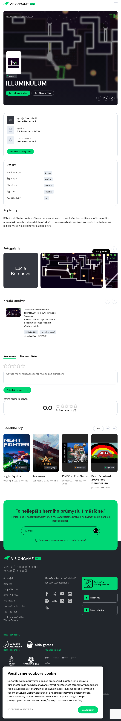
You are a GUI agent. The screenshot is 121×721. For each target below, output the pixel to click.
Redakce (7, 583)
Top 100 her (10, 611)
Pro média (9, 600)
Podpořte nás (11, 589)
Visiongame (11, 16)
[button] (114, 249)
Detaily (11, 165)
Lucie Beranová (26, 121)
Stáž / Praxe (11, 594)
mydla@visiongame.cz (57, 582)
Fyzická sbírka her (14, 606)
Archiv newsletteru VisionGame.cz (14, 619)
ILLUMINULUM (27, 16)
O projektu (9, 578)
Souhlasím (88, 710)
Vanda (105, 693)
